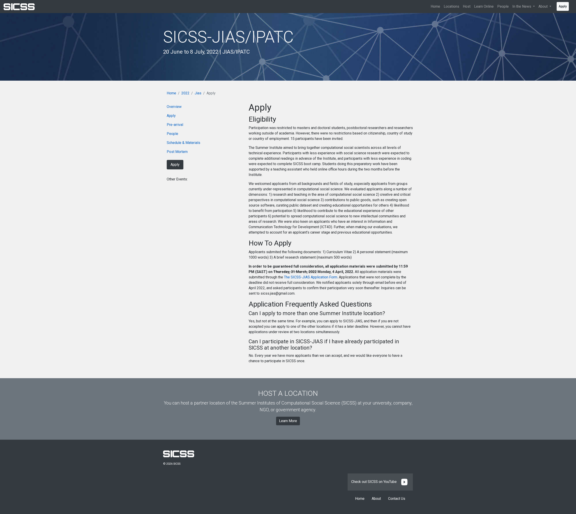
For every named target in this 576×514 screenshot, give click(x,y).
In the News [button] (522, 6)
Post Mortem (177, 152)
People (503, 6)
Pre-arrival (175, 125)
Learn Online (484, 6)
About (376, 498)
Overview (174, 107)
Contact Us (396, 498)
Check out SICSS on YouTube (374, 482)
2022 (185, 93)
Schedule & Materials (183, 143)
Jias (198, 93)
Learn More (288, 421)
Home (435, 6)
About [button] (543, 6)
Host (466, 6)
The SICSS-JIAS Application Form (310, 277)
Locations (451, 6)
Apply (563, 6)
